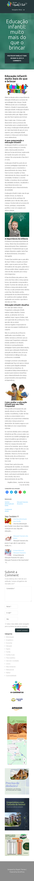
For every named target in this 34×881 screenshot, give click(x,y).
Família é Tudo (21, 56)
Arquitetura (9, 640)
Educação (9, 646)
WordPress (21, 872)
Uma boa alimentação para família (9, 503)
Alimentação (10, 637)
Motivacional (10, 669)
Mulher (8, 672)
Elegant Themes (21, 869)
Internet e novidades (12, 661)
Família (8, 652)
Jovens (8, 664)
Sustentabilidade (11, 675)
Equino (8, 649)
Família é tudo (10, 655)
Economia (9, 643)
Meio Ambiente (11, 667)
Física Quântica (10, 658)
